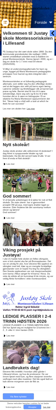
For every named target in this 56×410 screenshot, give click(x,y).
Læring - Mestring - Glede (19, 16)
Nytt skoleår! (16, 144)
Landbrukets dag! (21, 367)
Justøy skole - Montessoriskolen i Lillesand (27, 10)
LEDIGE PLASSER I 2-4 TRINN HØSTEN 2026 (27, 319)
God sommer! (17, 196)
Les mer (31, 108)
